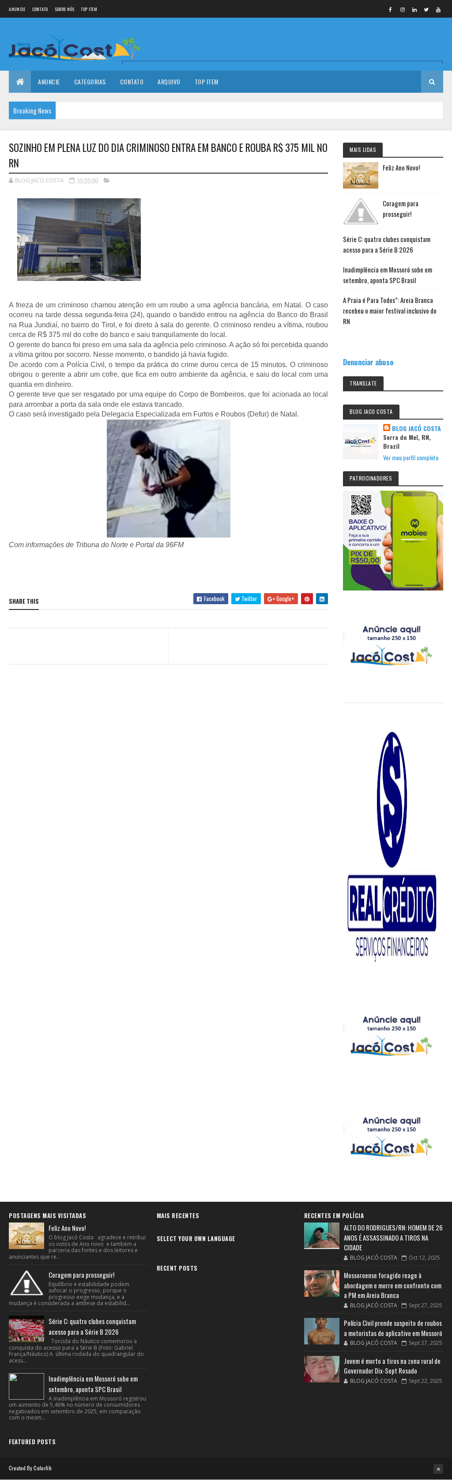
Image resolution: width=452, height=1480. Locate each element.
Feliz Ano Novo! (401, 167)
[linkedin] (414, 9)
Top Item (89, 9)
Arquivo (169, 81)
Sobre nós (65, 9)
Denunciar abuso (368, 361)
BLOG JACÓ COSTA (416, 428)
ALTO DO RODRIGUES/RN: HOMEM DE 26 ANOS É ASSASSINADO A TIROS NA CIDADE (393, 1237)
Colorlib (42, 1468)
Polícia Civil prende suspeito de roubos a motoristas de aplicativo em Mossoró (393, 1328)
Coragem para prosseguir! (81, 1274)
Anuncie (17, 9)
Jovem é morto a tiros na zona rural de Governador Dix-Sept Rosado (392, 1366)
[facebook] (391, 9)
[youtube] (438, 9)
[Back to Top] (438, 1469)
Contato (40, 9)
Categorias (90, 81)
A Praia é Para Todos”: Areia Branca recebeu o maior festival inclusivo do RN (390, 310)
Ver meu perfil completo (410, 457)
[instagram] (402, 9)
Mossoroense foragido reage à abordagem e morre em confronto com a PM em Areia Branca (392, 1285)
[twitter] (426, 9)
